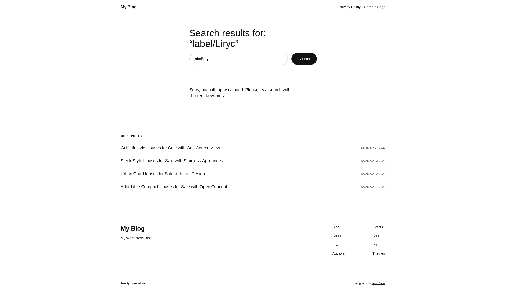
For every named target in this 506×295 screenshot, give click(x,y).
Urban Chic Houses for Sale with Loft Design (163, 173)
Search (304, 59)
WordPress (378, 283)
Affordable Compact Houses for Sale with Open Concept (174, 186)
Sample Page (374, 7)
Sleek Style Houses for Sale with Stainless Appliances (172, 160)
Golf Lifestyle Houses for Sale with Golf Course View (170, 148)
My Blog (129, 6)
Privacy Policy (350, 7)
